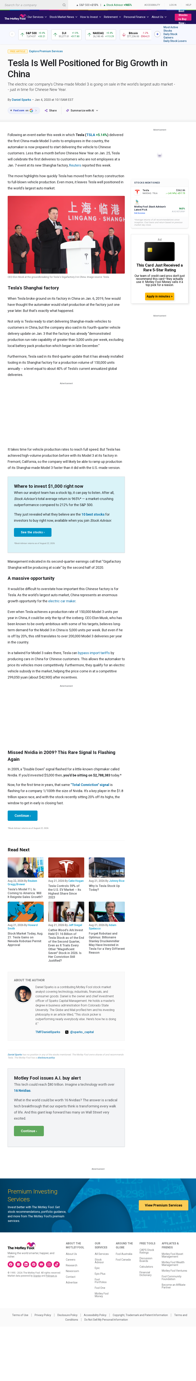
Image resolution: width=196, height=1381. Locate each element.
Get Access (139, 213)
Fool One (100, 1287)
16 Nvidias (22, 1091)
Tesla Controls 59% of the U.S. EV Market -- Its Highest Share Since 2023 (64, 891)
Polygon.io (51, 1275)
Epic (97, 1268)
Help (188, 5)
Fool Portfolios (101, 1281)
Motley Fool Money (102, 1295)
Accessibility (152, 5)
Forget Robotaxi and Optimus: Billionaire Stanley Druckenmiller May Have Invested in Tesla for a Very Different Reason (107, 943)
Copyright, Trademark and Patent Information (140, 1315)
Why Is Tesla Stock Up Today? (104, 888)
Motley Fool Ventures (174, 1270)
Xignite (37, 1275)
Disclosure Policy (67, 1315)
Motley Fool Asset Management (172, 1255)
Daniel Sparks (21, 100)
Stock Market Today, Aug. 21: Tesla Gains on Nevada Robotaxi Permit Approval (25, 939)
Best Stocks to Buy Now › (183, 17)
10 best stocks (93, 514)
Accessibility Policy (95, 1315)
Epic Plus (100, 1273)
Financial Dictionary (146, 1274)
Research (71, 1265)
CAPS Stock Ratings (147, 1251)
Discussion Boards (146, 1259)
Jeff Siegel (75, 925)
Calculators (146, 1266)
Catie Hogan (76, 880)
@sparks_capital (82, 1032)
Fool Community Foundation (171, 1278)
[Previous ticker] (12, 34)
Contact (70, 1276)
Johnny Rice (116, 880)
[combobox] (34, 5)
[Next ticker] (157, 34)
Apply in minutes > (160, 296)
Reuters (75, 165)
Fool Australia (124, 1253)
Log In (172, 5)
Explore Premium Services (46, 51)
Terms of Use (20, 1315)
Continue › (23, 816)
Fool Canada (123, 1259)
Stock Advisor (99, 1261)
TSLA (90, 135)
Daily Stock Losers (175, 40)
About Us (71, 1253)
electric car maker (61, 601)
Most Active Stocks (170, 29)
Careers (70, 1259)
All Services (102, 1253)
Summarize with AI (82, 110)
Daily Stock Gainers (170, 36)
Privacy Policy (43, 1315)
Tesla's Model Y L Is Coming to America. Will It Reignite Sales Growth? (25, 893)
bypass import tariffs (94, 653)
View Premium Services (163, 1205)
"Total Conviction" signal (90, 785)
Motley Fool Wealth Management (173, 1263)
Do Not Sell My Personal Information (106, 1319)
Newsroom (72, 1271)
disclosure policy (46, 1057)
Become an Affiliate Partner (173, 1286)
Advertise (72, 1282)
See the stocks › (33, 532)
